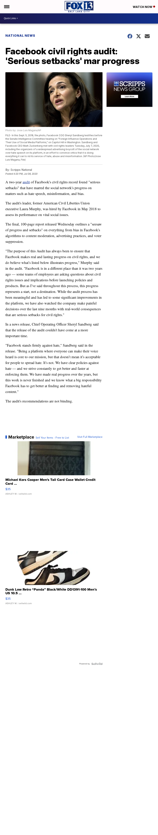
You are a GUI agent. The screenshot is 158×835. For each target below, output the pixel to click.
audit (26, 181)
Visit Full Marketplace (90, 437)
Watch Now (143, 7)
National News (20, 35)
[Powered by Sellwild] (97, 663)
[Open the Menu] (6, 6)
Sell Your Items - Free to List (52, 437)
